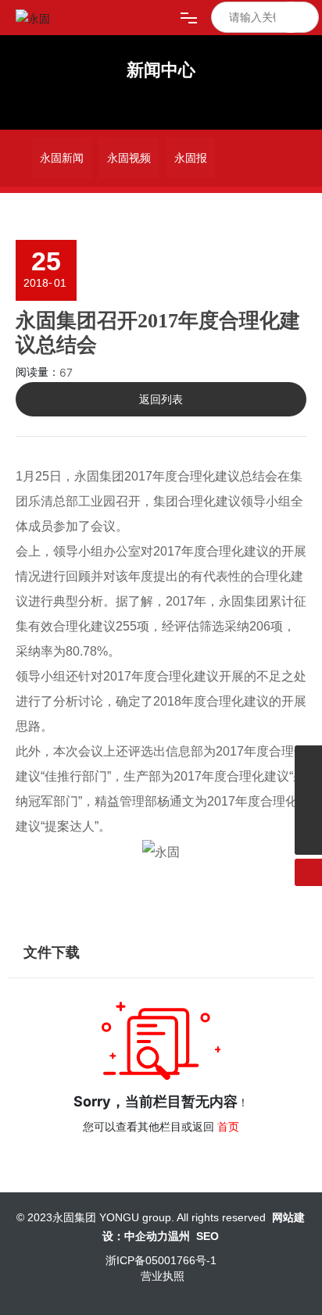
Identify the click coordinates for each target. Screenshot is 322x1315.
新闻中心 (161, 70)
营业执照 (162, 1276)
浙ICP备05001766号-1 (161, 1260)
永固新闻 (62, 158)
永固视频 (129, 158)
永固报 (190, 158)
